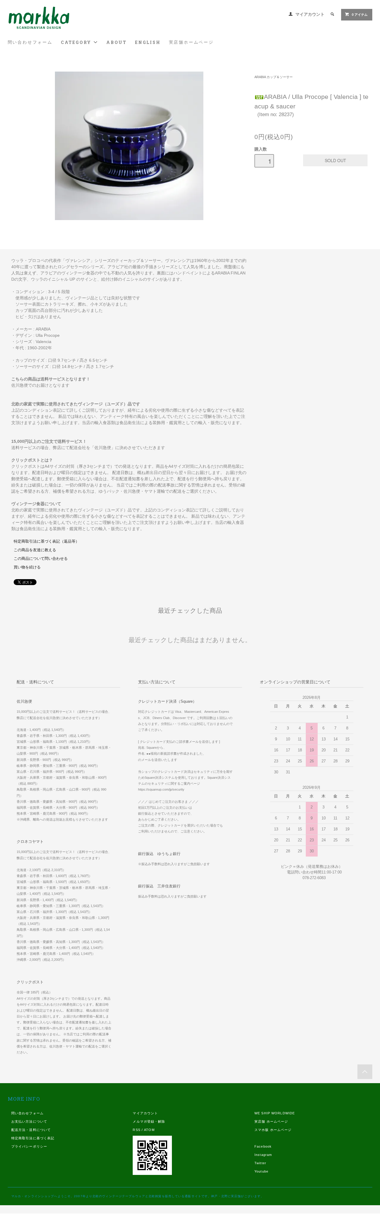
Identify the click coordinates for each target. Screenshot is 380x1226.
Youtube (261, 1171)
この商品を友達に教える (35, 550)
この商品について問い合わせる (41, 559)
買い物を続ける (27, 567)
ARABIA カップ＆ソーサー (273, 77)
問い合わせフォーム (30, 42)
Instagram (263, 1155)
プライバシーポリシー (29, 1146)
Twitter (260, 1163)
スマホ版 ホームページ (273, 1130)
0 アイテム (360, 14)
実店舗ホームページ (191, 42)
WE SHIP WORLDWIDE (274, 1113)
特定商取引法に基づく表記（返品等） (46, 541)
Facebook (263, 1146)
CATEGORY (77, 42)
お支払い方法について (29, 1121)
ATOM (149, 1130)
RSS (136, 1130)
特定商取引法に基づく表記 (32, 1138)
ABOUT (116, 42)
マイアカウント (309, 14)
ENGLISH (148, 42)
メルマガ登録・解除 (149, 1121)
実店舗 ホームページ (271, 1121)
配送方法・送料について (31, 1130)
